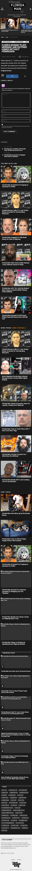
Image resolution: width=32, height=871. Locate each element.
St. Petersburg (8, 823)
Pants (16, 817)
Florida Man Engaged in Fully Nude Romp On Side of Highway (14, 238)
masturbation (8, 812)
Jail (18, 807)
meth (19, 812)
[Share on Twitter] (25, 76)
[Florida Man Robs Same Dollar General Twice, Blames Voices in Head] (16, 252)
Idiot (22, 805)
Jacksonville (8, 807)
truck (6, 828)
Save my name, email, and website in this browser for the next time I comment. (16, 127)
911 (5, 790)
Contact (13, 859)
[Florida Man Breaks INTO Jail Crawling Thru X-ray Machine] (16, 469)
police (6, 820)
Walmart (16, 828)
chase (12, 795)
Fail (21, 800)
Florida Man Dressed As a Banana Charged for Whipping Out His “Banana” (14, 591)
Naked (15, 815)
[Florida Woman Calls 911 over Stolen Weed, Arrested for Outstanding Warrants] (16, 199)
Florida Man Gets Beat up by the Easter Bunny (16, 514)
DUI (14, 800)
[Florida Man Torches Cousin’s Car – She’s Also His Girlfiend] (16, 443)
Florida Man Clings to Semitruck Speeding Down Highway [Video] (13, 643)
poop (14, 820)
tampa (6, 825)
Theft (15, 825)
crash (14, 797)
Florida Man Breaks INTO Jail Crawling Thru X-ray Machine (15, 480)
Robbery (23, 820)
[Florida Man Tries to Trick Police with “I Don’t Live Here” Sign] (16, 418)
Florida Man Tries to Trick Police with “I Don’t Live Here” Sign (16, 430)
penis (25, 817)
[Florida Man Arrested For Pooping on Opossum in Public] (16, 174)
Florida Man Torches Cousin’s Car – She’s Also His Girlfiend (14, 455)
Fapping (13, 802)
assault (13, 790)
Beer (5, 792)
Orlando (6, 817)
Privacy (19, 859)
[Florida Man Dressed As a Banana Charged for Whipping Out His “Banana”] (16, 579)
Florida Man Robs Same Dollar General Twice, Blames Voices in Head (15, 263)
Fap (5, 802)
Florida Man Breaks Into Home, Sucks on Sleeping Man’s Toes (15, 618)
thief (24, 825)
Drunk (6, 800)
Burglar (24, 792)
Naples (24, 815)
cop (20, 795)
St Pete (20, 823)
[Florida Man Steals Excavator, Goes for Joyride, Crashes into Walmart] (16, 392)
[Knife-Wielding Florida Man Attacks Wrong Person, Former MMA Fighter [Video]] (16, 365)
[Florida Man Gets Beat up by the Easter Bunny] (10, 23)
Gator (6, 805)
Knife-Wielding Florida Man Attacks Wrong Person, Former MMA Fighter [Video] (15, 378)
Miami (5, 815)
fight (23, 802)
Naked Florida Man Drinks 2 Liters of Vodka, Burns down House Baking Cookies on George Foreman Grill (16, 734)
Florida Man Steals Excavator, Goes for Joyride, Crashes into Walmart (16, 404)
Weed (25, 828)
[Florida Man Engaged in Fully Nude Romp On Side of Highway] (16, 226)
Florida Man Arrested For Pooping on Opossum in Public (15, 186)
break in (14, 792)
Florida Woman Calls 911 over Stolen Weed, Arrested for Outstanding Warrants (15, 212)
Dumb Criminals (19, 328)
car (5, 795)
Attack (23, 790)
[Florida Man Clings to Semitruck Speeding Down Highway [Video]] (16, 631)
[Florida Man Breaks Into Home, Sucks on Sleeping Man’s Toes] (16, 606)
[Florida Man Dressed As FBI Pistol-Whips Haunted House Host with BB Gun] (16, 304)
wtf (5, 830)
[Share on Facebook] (12, 76)
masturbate (19, 810)
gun (14, 805)
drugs (23, 797)
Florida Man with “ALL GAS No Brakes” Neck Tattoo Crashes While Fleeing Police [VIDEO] (15, 290)
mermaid (5, 142)
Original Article (6, 71)
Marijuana (7, 810)
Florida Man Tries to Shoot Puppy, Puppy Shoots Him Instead (14, 540)
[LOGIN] (30, 9)
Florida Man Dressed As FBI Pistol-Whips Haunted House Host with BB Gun (14, 317)
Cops (5, 797)
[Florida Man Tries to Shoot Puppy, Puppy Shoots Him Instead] (16, 528)
